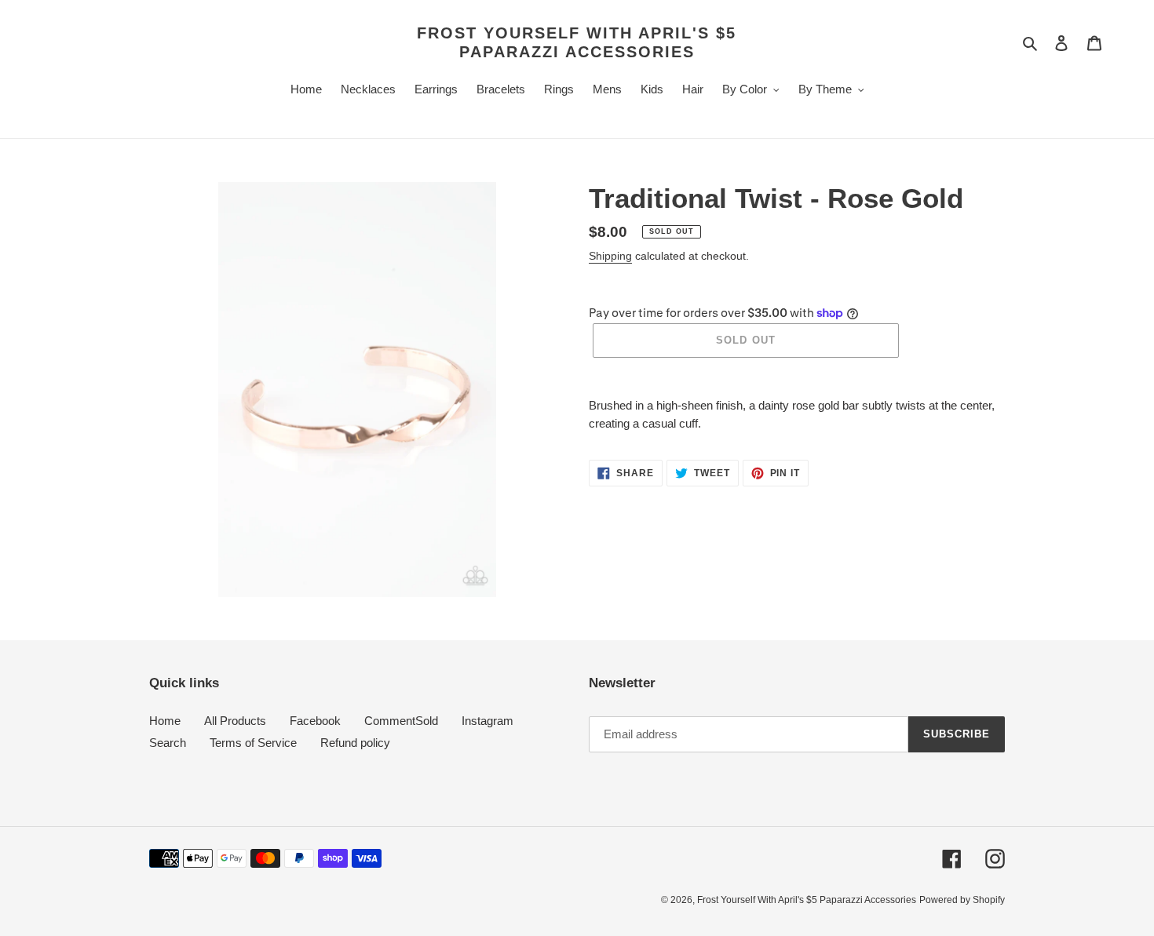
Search (167, 742)
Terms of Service (253, 742)
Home (165, 720)
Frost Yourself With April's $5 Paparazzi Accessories (576, 42)
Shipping (610, 255)
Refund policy (355, 742)
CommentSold (401, 720)
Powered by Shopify (962, 899)
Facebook (315, 720)
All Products (235, 720)
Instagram (487, 720)
